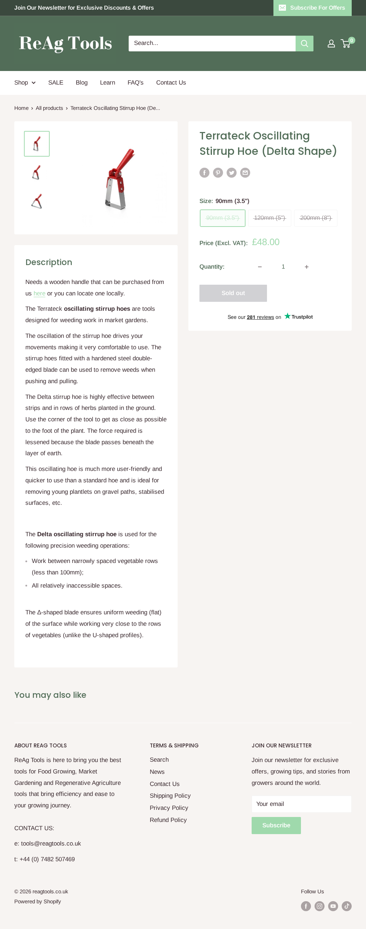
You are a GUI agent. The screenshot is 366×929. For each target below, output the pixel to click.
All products (49, 108)
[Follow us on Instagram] (320, 906)
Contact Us (171, 82)
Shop (21, 82)
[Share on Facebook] (204, 172)
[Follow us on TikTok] (347, 906)
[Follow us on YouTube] (333, 906)
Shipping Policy (170, 795)
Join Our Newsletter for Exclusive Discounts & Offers (84, 8)
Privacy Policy (169, 807)
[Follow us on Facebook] (306, 906)
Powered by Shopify (37, 901)
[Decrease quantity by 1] (259, 266)
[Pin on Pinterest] (218, 172)
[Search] (304, 43)
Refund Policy (168, 820)
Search (159, 759)
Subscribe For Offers (317, 8)
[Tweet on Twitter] (232, 172)
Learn (107, 82)
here (39, 293)
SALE (55, 82)
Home (21, 108)
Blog (82, 82)
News (157, 771)
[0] (345, 43)
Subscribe (276, 825)
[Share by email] (245, 172)
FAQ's (136, 82)
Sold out (233, 293)
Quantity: (211, 266)
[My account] (331, 43)
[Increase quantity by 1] (306, 266)
